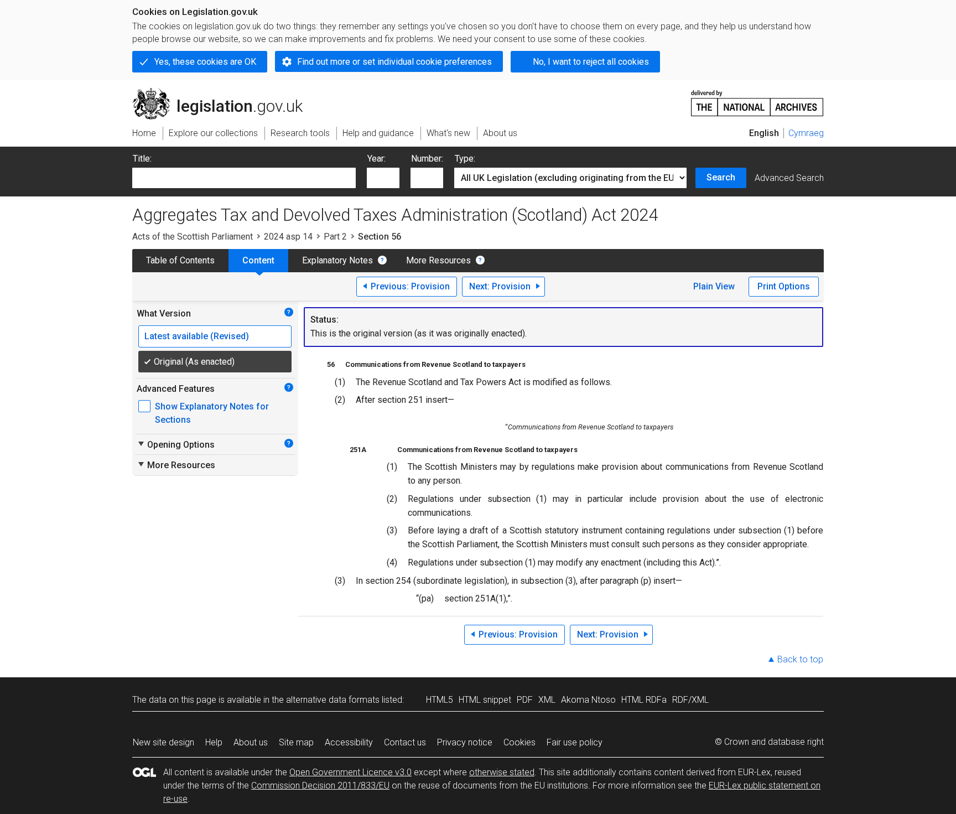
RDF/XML (690, 699)
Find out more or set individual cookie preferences (394, 61)
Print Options (783, 286)
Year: (376, 158)
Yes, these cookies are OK (205, 61)
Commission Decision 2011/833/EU (320, 785)
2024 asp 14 (288, 236)
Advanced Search (789, 178)
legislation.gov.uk (223, 92)
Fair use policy (574, 742)
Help (213, 742)
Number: (427, 158)
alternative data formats (333, 699)
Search (720, 177)
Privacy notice (464, 742)
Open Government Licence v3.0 (350, 772)
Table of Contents (180, 260)
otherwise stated (501, 772)
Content (258, 260)
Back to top (800, 659)
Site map (296, 742)
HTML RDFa (644, 699)
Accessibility (349, 742)
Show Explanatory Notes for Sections (212, 413)
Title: (142, 158)
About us (250, 742)
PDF (525, 699)
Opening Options (176, 444)
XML (546, 699)
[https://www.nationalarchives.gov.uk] (757, 98)
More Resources (438, 260)
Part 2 (335, 236)
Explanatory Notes (337, 260)
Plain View (714, 286)
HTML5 (439, 699)
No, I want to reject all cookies (591, 61)
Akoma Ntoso (588, 699)
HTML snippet (485, 699)
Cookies (519, 742)
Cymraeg (806, 133)
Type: (465, 158)
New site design (163, 742)
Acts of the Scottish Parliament (192, 236)
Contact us (405, 742)
